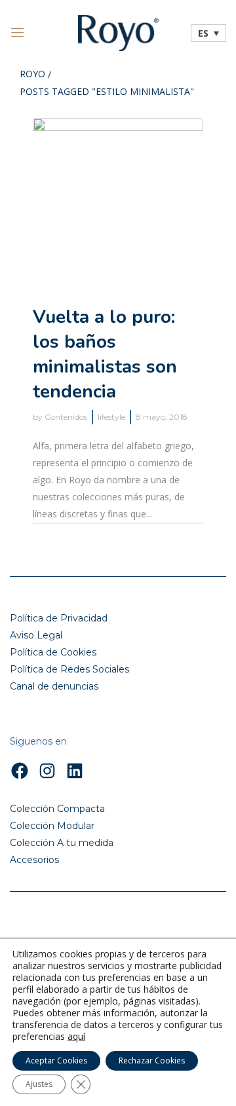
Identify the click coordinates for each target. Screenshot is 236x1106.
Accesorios (34, 860)
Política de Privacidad (59, 618)
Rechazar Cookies (152, 1060)
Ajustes (39, 1084)
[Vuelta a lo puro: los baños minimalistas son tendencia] (118, 203)
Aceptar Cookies (56, 1060)
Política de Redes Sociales (69, 669)
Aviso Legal (36, 635)
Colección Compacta (57, 809)
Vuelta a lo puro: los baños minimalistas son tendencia (105, 354)
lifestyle (111, 417)
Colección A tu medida (61, 843)
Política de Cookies (53, 652)
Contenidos (66, 417)
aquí (76, 1036)
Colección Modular (52, 826)
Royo (32, 74)
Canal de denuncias (54, 686)
